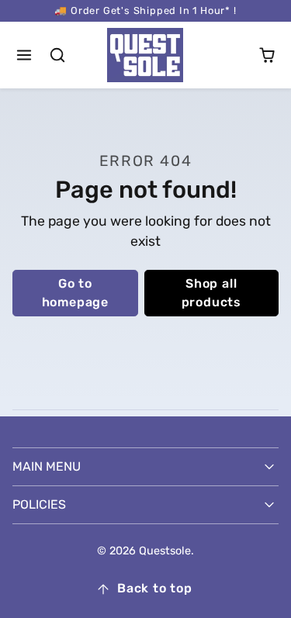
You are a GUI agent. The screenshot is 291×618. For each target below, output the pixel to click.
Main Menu (46, 466)
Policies (39, 504)
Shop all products (211, 292)
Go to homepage (75, 292)
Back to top (154, 588)
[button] (24, 55)
